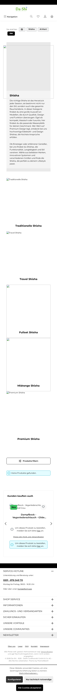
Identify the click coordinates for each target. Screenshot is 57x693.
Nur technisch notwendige (38, 679)
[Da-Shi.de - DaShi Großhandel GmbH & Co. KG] (22, 29)
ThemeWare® (42, 661)
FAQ (26, 646)
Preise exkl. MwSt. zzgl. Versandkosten (28, 537)
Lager (20, 646)
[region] (28, 523)
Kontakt (34, 646)
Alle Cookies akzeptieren (29, 688)
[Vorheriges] (5, 524)
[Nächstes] (51, 524)
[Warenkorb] (51, 16)
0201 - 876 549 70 (13, 580)
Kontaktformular (25, 589)
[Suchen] (31, 16)
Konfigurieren (14, 679)
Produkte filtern (30, 461)
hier (39, 546)
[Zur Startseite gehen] (28, 9)
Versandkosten (47, 652)
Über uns (11, 646)
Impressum (44, 646)
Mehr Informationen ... (28, 673)
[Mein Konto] (45, 16)
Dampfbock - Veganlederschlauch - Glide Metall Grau (28, 516)
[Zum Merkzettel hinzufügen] (43, 507)
